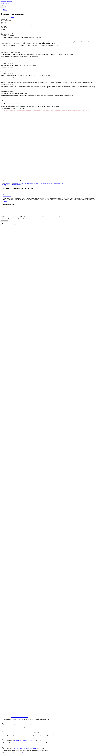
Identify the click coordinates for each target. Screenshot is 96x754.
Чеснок (58, 183)
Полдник (44, 183)
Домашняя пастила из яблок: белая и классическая (23, 732)
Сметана (48, 183)
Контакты (5, 10)
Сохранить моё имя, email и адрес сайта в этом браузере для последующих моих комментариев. (23, 218)
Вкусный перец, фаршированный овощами (11, 184)
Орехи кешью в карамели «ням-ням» (19, 717)
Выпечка (8, 183)
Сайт (41, 216)
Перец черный (29, 183)
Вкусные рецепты (5, 3)
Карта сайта (5, 9)
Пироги (40, 183)
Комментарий (4, 214)
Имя (1, 216)
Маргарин (20, 183)
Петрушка (35, 183)
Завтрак (16, 183)
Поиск (2, 223)
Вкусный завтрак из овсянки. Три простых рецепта (13, 185)
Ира (4, 194)
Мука (24, 183)
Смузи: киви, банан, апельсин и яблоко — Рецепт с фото (26, 748)
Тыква (55, 183)
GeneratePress (25, 752)
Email (21, 216)
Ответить (5, 201)
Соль (52, 183)
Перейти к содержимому (6, 1)
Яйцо (62, 183)
